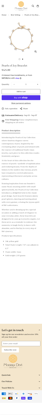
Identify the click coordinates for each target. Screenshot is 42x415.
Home (4, 15)
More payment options (21, 103)
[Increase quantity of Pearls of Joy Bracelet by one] (37, 84)
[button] (37, 6)
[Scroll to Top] (38, 403)
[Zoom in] (35, 51)
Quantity (5, 84)
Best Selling (15, 15)
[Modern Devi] (21, 6)
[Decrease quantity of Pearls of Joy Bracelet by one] (14, 84)
